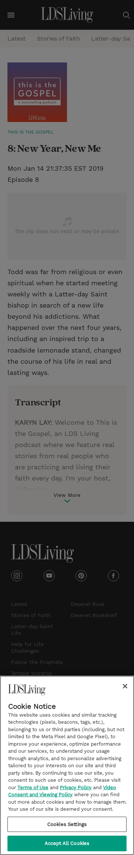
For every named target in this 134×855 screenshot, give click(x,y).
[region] (67, 765)
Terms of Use (32, 787)
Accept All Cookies (67, 843)
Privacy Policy (76, 787)
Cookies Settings (67, 824)
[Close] (125, 686)
